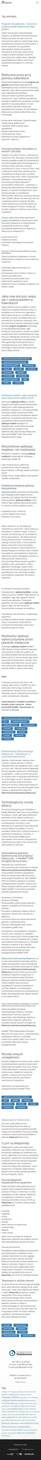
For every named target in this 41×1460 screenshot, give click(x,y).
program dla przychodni (9, 1414)
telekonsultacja (28, 1335)
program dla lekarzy (30, 1430)
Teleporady (6, 1147)
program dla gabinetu (11, 365)
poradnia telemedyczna (27, 1414)
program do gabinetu (11, 379)
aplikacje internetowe (25, 1392)
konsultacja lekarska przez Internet (14, 1420)
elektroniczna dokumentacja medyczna (16, 358)
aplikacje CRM (6, 1392)
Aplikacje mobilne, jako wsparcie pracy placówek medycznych (19, 396)
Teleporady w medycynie (15, 1119)
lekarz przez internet (10, 1335)
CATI (17, 1412)
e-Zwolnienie (8, 376)
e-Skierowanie (28, 365)
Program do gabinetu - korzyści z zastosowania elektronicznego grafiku (19, 26)
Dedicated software (10, 1397)
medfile (21, 1423)
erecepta (19, 369)
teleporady (21, 1328)
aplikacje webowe (10, 1423)
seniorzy (15, 1392)
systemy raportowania (22, 1403)
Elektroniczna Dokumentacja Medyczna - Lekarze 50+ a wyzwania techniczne (17, 754)
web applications (9, 1417)
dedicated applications (26, 1433)
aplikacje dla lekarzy (10, 725)
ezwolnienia (31, 369)
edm (5, 721)
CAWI (20, 1417)
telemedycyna (8, 1332)
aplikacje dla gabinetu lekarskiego (15, 362)
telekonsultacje (21, 1325)
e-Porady (22, 1332)
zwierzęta (31, 1420)
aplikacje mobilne (29, 725)
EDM (25, 379)
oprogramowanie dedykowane (15, 1400)
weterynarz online (29, 1417)
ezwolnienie (7, 372)
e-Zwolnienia (22, 376)
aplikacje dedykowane (21, 1406)
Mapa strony (20, 1382)
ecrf (17, 1395)
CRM (3, 1412)
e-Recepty (21, 372)
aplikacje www (25, 1397)
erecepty (7, 369)
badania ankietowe (8, 1395)
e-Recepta (18, 383)
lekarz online (8, 1328)
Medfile (6, 383)
